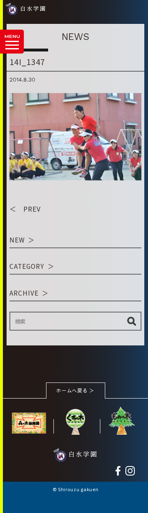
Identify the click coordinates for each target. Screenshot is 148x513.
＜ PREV (25, 209)
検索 (131, 321)
